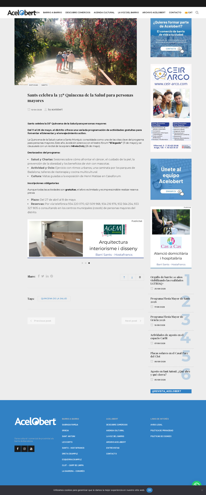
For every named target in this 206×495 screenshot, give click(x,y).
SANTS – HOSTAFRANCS (73, 447)
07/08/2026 (159, 343)
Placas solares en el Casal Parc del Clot (169, 354)
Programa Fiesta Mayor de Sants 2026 (170, 300)
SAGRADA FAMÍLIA (70, 424)
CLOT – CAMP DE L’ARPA (73, 465)
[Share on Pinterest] (51, 276)
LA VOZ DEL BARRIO (115, 436)
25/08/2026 (160, 288)
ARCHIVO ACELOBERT (116, 442)
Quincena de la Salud (54, 298)
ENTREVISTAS (112, 447)
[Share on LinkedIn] (47, 276)
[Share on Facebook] (39, 276)
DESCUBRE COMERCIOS (116, 424)
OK (149, 490)
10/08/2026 (159, 325)
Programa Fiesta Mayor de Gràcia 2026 (166, 318)
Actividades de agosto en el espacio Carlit (166, 336)
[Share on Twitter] (42, 276)
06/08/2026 (160, 361)
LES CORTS (67, 442)
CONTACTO (111, 453)
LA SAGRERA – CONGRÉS (73, 471)
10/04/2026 (36, 109)
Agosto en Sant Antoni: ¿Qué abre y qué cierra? (170, 373)
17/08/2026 (159, 307)
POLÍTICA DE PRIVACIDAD (161, 430)
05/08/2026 (160, 380)
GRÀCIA (65, 430)
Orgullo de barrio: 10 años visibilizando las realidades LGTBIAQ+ (166, 280)
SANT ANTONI (68, 436)
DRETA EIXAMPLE (70, 453)
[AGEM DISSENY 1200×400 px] (85, 238)
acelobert (57, 109)
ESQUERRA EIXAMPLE (72, 459)
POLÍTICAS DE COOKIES (160, 436)
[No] (202, 490)
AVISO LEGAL (156, 424)
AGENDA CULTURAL (115, 430)
